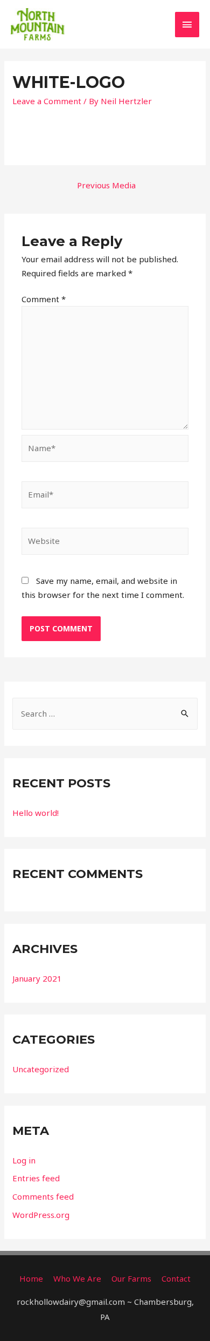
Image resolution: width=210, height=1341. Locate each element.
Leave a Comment (46, 101)
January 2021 (37, 978)
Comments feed (43, 1196)
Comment (44, 299)
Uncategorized (40, 1069)
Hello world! (35, 812)
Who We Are (77, 1278)
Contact (176, 1278)
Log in (24, 1160)
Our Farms (131, 1278)
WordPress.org (40, 1214)
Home (31, 1278)
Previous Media (106, 185)
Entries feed (36, 1178)
